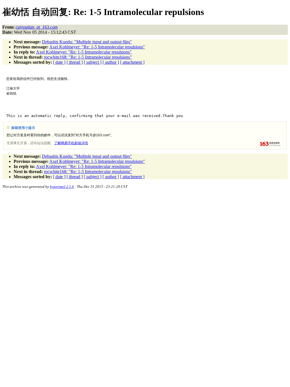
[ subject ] (92, 62)
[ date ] (59, 62)
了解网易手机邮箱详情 (71, 143)
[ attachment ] (132, 62)
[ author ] (111, 62)
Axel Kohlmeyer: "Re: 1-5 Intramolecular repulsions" (97, 46)
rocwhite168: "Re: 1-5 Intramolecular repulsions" (88, 57)
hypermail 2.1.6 (62, 186)
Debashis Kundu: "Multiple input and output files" (87, 41)
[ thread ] (75, 62)
